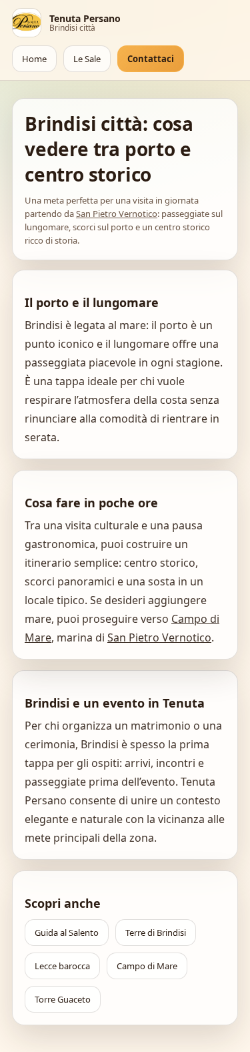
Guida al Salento (67, 933)
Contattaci (150, 59)
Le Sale (87, 59)
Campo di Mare (147, 966)
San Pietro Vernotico (116, 214)
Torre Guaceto (63, 999)
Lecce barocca (62, 966)
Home (34, 59)
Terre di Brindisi (155, 933)
